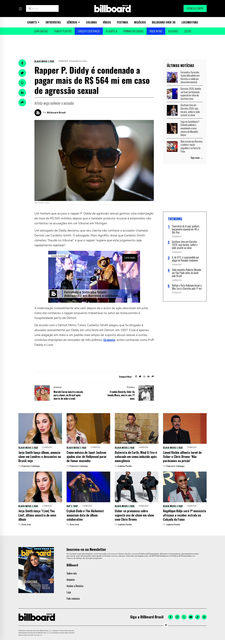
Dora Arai (26, 524)
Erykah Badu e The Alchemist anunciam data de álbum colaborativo (85, 515)
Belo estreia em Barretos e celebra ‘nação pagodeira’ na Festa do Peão (192, 146)
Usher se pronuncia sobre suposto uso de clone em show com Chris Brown (134, 515)
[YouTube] (190, 617)
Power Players (63, 31)
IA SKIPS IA (111, 31)
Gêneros (72, 22)
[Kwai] (204, 617)
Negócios (140, 22)
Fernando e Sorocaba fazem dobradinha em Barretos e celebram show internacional (190, 77)
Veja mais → (197, 158)
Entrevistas (53, 22)
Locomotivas (190, 22)
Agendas (173, 31)
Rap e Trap (72, 506)
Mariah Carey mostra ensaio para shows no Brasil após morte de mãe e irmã (68, 395)
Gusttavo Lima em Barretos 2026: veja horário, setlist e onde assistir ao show (190, 110)
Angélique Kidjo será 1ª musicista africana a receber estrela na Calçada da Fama (184, 515)
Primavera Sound (133, 31)
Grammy (109, 340)
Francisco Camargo (31, 466)
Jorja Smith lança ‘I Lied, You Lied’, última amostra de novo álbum (37, 515)
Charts (32, 22)
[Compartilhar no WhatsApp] (22, 83)
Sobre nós (72, 573)
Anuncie (71, 580)
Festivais (122, 22)
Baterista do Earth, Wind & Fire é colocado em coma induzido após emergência (136, 456)
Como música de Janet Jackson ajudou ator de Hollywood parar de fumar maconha (87, 456)
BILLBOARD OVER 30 (163, 22)
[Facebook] (170, 617)
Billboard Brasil (56, 112)
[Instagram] (177, 617)
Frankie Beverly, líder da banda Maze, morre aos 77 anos (121, 395)
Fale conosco (73, 598)
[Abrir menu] (20, 9)
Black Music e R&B (44, 61)
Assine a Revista (75, 586)
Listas (187, 31)
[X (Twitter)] (184, 617)
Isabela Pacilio (125, 466)
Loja (69, 592)
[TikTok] (197, 617)
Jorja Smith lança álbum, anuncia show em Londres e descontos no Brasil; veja (39, 456)
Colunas (91, 22)
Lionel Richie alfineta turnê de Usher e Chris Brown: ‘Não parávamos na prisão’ (182, 456)
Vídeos (107, 22)
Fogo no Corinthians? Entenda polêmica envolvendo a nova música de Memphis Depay (190, 128)
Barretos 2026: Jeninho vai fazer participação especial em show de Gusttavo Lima (191, 93)
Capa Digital (41, 31)
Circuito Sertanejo (89, 31)
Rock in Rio (156, 31)
